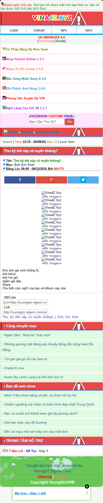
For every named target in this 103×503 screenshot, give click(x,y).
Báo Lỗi (52, 142)
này (24, 317)
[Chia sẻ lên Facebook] (20, 180)
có (30, 317)
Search (7, 142)
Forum (26, 132)
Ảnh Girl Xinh (47, 132)
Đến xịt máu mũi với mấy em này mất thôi (35, 431)
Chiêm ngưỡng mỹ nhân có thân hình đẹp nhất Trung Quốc (49, 404)
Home (12, 132)
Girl (67, 317)
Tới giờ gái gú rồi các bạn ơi (25, 359)
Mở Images (52, 196)
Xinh (75, 317)
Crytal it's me (14, 368)
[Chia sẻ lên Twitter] (83, 180)
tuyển (37, 317)
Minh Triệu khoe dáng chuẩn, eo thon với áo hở (40, 395)
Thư (5, 317)
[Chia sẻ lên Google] (51, 180)
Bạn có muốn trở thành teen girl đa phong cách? (41, 413)
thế (17, 317)
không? (48, 317)
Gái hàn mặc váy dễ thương (25, 422)
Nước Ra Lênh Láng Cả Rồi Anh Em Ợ (33, 377)
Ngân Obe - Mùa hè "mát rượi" (27, 335)
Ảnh (60, 317)
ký (11, 317)
